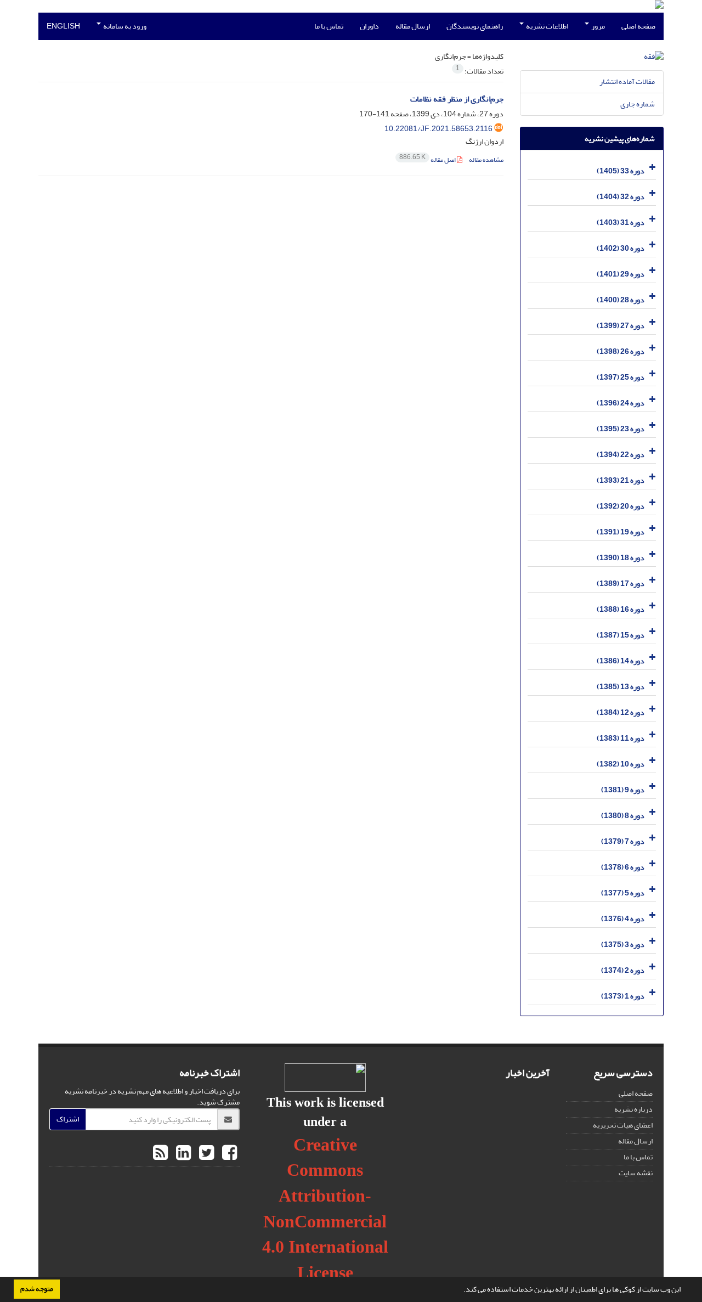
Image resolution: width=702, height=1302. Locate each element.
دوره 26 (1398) (620, 351)
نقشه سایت (636, 1172)
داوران (369, 26)
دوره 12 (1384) (620, 712)
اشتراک (67, 1119)
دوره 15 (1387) (620, 635)
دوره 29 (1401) (620, 274)
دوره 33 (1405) (620, 171)
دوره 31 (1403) (620, 222)
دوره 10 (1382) (620, 764)
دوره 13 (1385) (620, 686)
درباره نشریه (633, 1109)
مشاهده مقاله (486, 160)
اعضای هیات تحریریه (623, 1125)
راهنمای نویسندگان (474, 26)
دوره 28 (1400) (620, 299)
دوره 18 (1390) (620, 557)
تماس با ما (328, 26)
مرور (597, 26)
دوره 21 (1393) (620, 480)
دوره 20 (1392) (620, 506)
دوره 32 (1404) (620, 196)
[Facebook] (228, 1153)
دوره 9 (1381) (622, 789)
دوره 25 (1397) (620, 377)
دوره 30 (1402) (620, 248)
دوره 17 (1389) (620, 583)
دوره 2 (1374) (622, 970)
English (63, 26)
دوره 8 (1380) (622, 815)
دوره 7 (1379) (622, 841)
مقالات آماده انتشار (627, 81)
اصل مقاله (428, 160)
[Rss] (160, 1153)
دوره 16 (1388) (620, 609)
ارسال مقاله (412, 26)
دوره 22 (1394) (620, 454)
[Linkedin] (182, 1153)
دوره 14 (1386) (620, 660)
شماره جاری (637, 104)
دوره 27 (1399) (620, 325)
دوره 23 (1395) (620, 428)
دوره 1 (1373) (622, 996)
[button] (460, 1290)
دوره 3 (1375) (622, 944)
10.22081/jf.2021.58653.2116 (438, 128)
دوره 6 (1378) (622, 867)
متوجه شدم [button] (36, 1288)
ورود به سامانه (124, 26)
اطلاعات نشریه (546, 26)
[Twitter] (205, 1153)
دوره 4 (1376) (622, 918)
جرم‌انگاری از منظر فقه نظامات (456, 99)
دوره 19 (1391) (620, 532)
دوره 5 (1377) (622, 893)
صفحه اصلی (638, 26)
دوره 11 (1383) (620, 738)
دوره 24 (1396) (620, 403)
